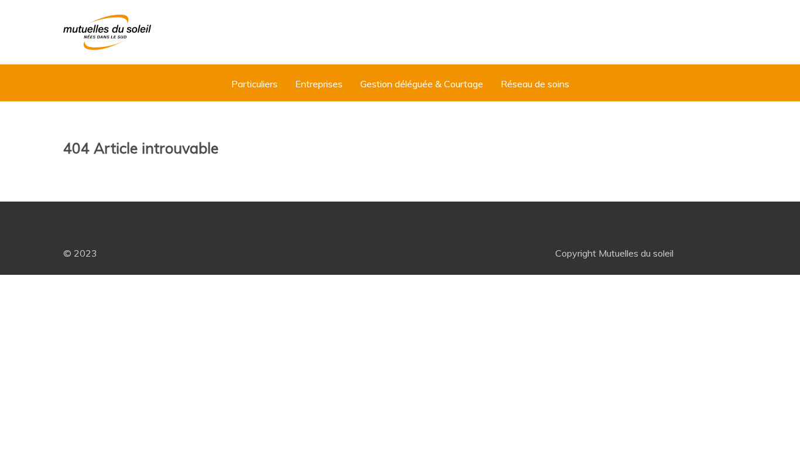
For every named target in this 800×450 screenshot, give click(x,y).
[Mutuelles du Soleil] (107, 32)
